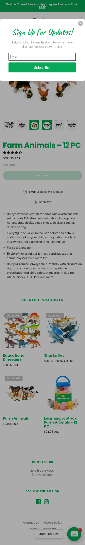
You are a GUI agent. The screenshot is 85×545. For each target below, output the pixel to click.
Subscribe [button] (42, 67)
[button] (80, 23)
